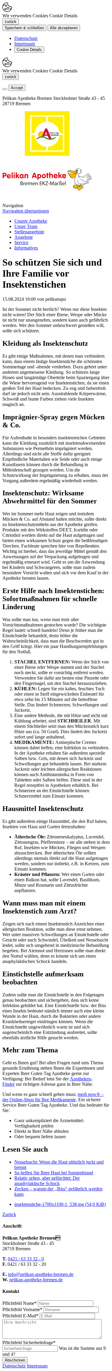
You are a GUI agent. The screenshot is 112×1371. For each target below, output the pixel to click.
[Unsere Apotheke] (47, 200)
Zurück (9, 1214)
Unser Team (25, 226)
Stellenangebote (29, 231)
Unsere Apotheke (30, 221)
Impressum (24, 43)
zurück (10, 21)
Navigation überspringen (25, 210)
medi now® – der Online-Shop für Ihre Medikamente (53, 1097)
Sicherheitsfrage (29, 1342)
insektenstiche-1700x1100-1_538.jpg (60, 1204)
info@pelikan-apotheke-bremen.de (40, 1274)
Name (19, 1303)
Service (21, 242)
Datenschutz (26, 38)
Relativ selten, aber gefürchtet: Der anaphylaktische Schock (47, 1180)
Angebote (23, 237)
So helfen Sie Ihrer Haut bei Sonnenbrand (53, 1172)
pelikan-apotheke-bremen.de (36, 1279)
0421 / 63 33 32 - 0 (26, 1258)
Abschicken (15, 1360)
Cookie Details (29, 49)
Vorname (22, 1309)
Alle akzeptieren (64, 28)
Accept (17, 88)
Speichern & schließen (24, 28)
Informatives (26, 247)
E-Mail (20, 1315)
